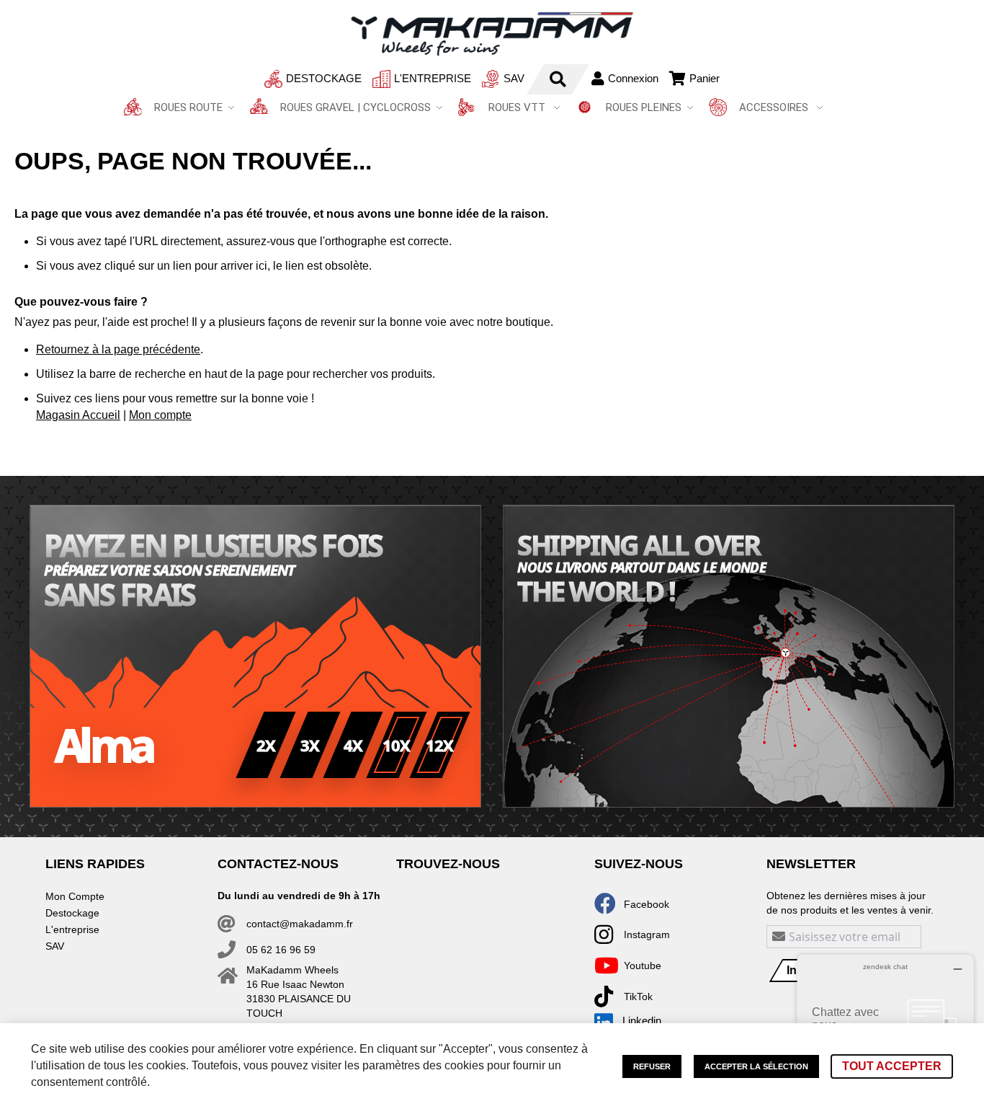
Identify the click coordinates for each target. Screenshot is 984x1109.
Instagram (647, 934)
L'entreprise (432, 78)
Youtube (642, 965)
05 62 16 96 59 (281, 949)
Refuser (652, 1066)
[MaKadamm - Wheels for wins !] (492, 34)
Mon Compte (74, 896)
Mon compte (160, 415)
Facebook (646, 904)
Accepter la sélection (756, 1066)
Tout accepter (891, 1066)
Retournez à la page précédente (118, 349)
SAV (514, 78)
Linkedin (641, 1021)
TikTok (638, 996)
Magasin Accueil (78, 415)
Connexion (633, 78)
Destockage (324, 78)
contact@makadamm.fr (299, 923)
